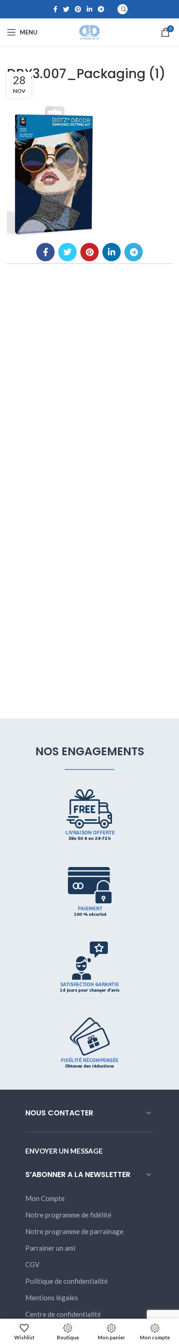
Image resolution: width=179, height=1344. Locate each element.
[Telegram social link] (101, 9)
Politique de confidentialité (66, 1281)
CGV (32, 1264)
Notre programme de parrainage (74, 1231)
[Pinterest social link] (78, 9)
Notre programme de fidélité (68, 1215)
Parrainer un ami (50, 1248)
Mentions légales (51, 1297)
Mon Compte (45, 1198)
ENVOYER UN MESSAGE (64, 1151)
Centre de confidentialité (63, 1314)
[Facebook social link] (55, 9)
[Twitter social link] (66, 9)
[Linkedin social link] (89, 9)
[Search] (123, 9)
